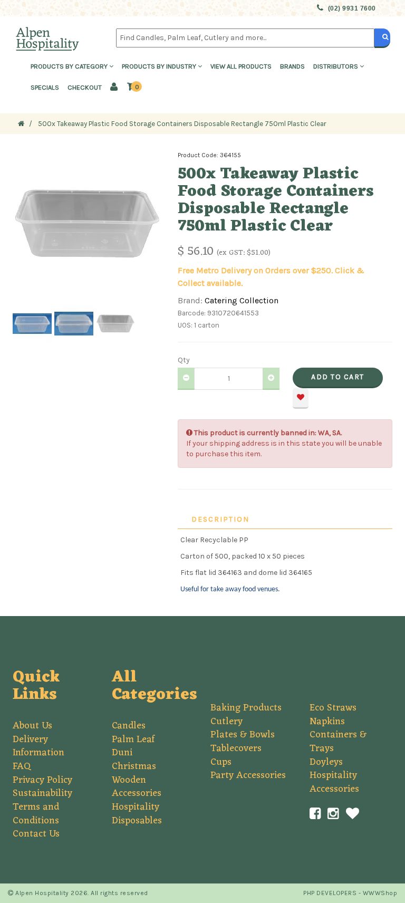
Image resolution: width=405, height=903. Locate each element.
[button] (134, 87)
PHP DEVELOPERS (329, 893)
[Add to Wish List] (300, 398)
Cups (221, 762)
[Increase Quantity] (271, 379)
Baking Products (246, 707)
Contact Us (36, 833)
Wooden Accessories (136, 787)
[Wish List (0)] (353, 813)
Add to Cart (337, 376)
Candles (129, 725)
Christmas (134, 766)
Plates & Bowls (242, 734)
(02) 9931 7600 (352, 8)
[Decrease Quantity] (186, 379)
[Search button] (382, 37)
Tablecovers (236, 748)
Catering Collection (241, 300)
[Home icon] (21, 124)
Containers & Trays (338, 741)
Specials (45, 87)
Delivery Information (38, 746)
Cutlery (226, 721)
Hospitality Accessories (334, 782)
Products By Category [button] (70, 66)
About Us (32, 725)
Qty (184, 360)
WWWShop (380, 893)
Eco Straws (333, 707)
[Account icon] (114, 87)
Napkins (327, 721)
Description (220, 519)
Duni (122, 752)
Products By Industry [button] (160, 66)
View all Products (241, 66)
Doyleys (326, 762)
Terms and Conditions (36, 814)
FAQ (22, 766)
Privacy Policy (42, 780)
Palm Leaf (133, 739)
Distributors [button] (336, 66)
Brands (292, 66)
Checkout (85, 87)
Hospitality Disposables (137, 814)
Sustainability (42, 793)
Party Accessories (248, 775)
